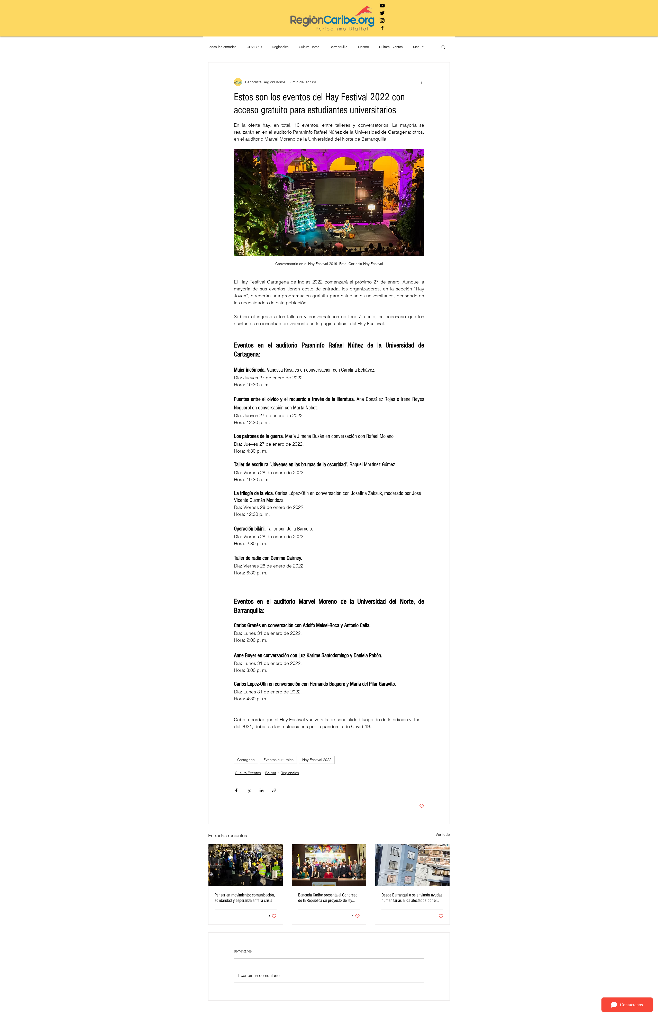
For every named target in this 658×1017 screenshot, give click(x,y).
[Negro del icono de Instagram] (382, 20)
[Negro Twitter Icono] (382, 13)
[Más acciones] (421, 82)
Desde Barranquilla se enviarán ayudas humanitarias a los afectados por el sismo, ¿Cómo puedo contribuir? (411, 897)
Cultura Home (309, 47)
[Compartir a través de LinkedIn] (261, 790)
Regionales (280, 47)
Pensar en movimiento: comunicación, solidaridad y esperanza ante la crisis (245, 897)
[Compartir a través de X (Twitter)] (248, 790)
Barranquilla (338, 47)
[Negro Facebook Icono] (382, 28)
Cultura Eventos (391, 47)
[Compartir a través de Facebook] (236, 790)
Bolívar (270, 773)
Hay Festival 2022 (316, 759)
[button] (443, 47)
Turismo (363, 47)
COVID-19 (254, 47)
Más (416, 47)
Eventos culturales (278, 759)
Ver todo (443, 834)
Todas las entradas (222, 47)
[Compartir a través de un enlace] (274, 790)
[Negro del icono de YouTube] (382, 6)
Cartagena (246, 759)
